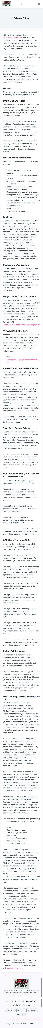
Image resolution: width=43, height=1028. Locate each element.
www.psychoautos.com (12, 38)
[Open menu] (39, 3)
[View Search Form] (21, 4)
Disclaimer (17, 1005)
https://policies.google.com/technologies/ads (22, 325)
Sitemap (26, 1005)
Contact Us (19, 1001)
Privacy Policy (31, 1001)
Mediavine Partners (15, 968)
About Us (9, 1001)
